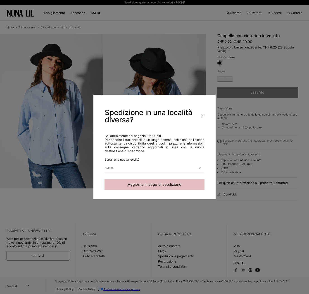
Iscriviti (232, 252)
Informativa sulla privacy (225, 236)
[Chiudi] (302, 154)
